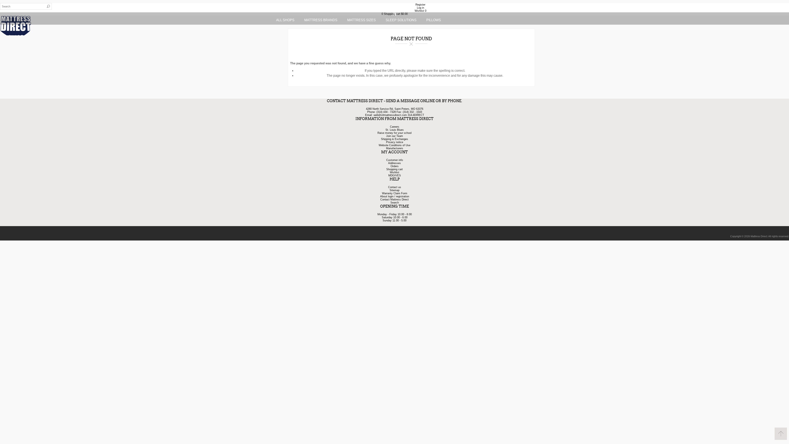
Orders (395, 166)
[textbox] (22, 6)
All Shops (285, 20)
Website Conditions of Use (394, 145)
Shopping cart (394, 169)
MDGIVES (394, 175)
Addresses (394, 163)
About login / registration (394, 196)
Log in (420, 7)
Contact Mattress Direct (394, 199)
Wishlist (394, 172)
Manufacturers (394, 148)
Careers (394, 126)
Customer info (394, 160)
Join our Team (394, 136)
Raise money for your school (394, 132)
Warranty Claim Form (394, 193)
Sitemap (394, 190)
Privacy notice (394, 142)
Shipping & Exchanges (394, 139)
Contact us (394, 187)
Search (48, 6)
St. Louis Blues (394, 129)
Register (420, 4)
